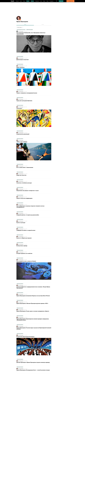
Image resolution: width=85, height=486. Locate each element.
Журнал (28, 1)
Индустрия (37, 1)
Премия (32, 1)
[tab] (25, 24)
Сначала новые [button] (19, 27)
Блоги (21, 1)
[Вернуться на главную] (12, 1)
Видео (44, 1)
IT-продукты (51, 1)
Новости (17, 1)
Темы (24, 1)
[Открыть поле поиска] (57, 1)
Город (47, 1)
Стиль (41, 1)
